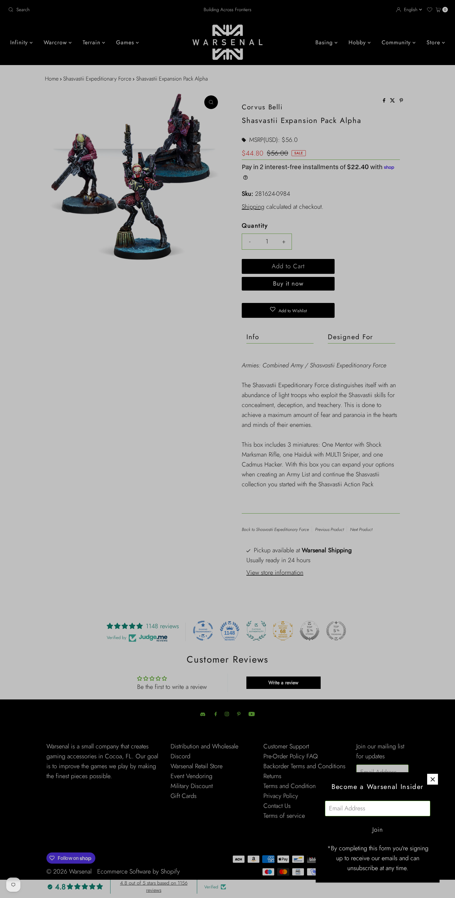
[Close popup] (432, 779)
